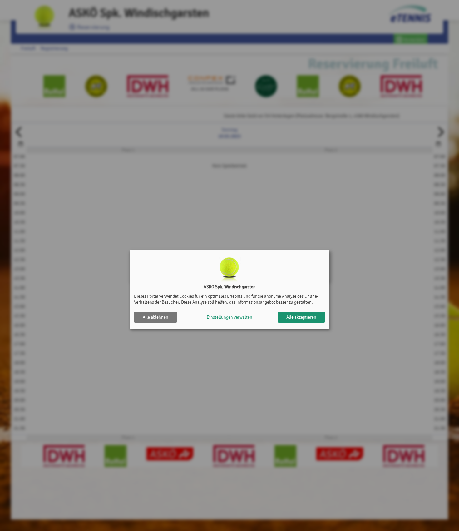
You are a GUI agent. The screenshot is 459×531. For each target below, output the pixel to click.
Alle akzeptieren (301, 317)
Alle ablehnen (155, 317)
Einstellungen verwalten (229, 317)
